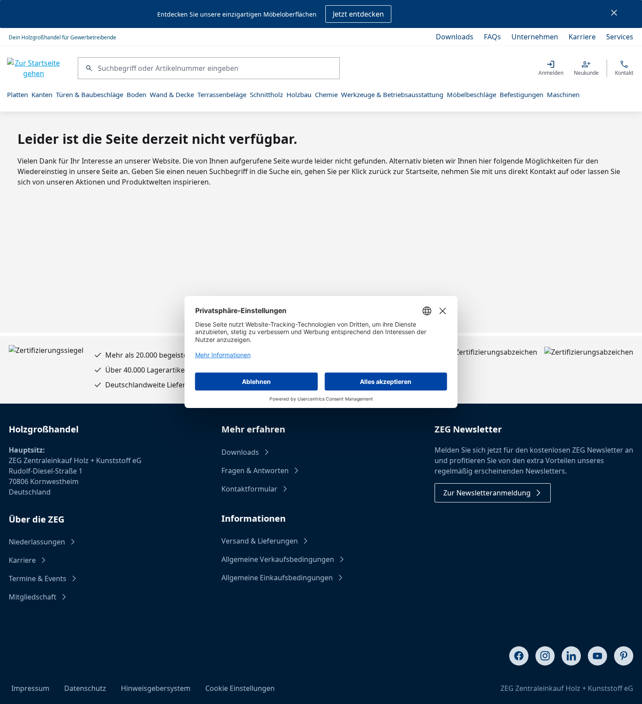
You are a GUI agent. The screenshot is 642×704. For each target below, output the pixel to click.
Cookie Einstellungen (240, 688)
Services (619, 37)
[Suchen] (88, 68)
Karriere (582, 37)
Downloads (454, 37)
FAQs (492, 37)
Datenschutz (85, 688)
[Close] (614, 14)
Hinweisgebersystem (155, 688)
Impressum (30, 688)
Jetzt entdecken (358, 14)
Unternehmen (534, 37)
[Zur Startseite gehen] (33, 68)
